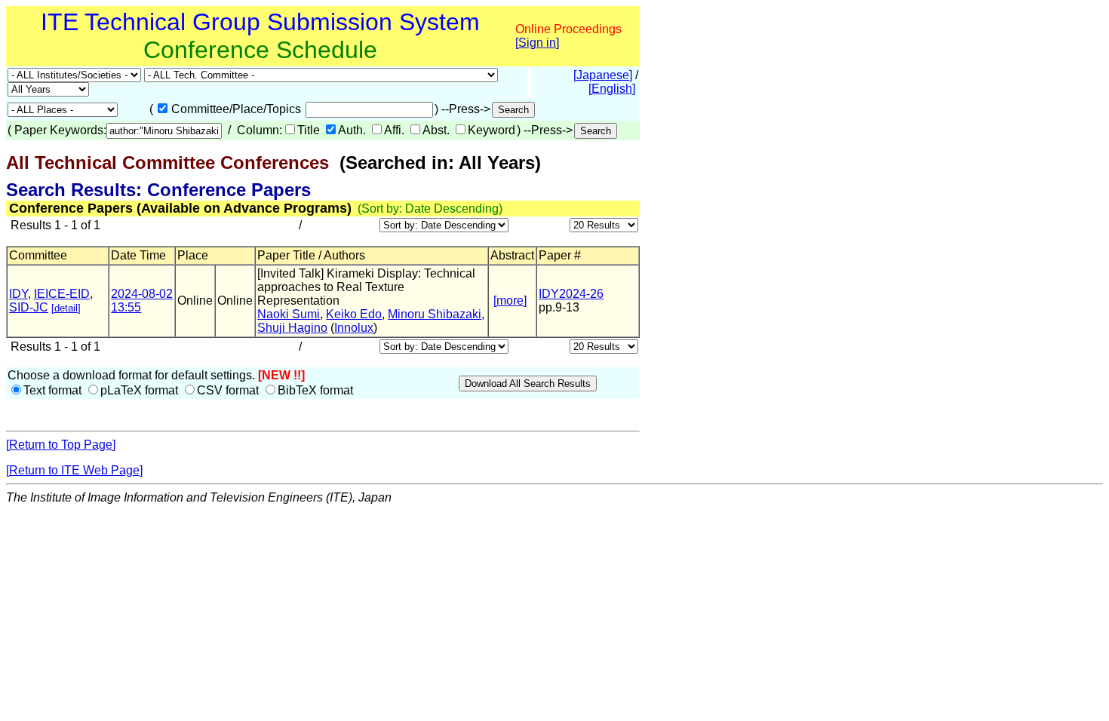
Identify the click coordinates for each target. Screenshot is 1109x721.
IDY (18, 293)
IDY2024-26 (571, 293)
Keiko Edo (354, 314)
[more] (510, 300)
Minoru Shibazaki (434, 314)
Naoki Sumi (288, 314)
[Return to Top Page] (60, 444)
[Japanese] (602, 75)
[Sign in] (537, 42)
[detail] (66, 308)
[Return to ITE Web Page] (74, 470)
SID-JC (28, 307)
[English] (611, 88)
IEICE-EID (62, 293)
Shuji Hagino (292, 327)
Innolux (353, 327)
